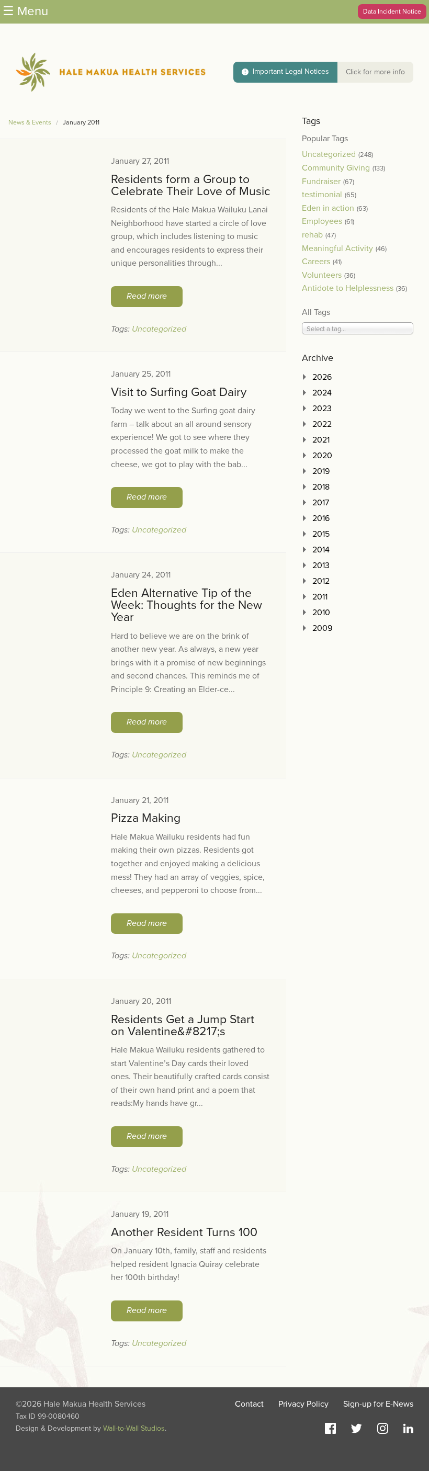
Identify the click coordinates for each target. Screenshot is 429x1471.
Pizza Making (145, 818)
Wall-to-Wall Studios (134, 1428)
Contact (249, 1404)
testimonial (322, 194)
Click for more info (375, 71)
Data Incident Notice (392, 11)
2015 (321, 534)
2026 (322, 377)
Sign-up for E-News (378, 1404)
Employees (322, 221)
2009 (322, 628)
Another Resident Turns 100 (184, 1232)
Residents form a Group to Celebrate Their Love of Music (190, 185)
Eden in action (328, 208)
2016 (321, 518)
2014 (321, 550)
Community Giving (336, 168)
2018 (321, 487)
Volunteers (322, 275)
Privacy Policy (303, 1404)
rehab (312, 235)
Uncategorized (159, 329)
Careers (316, 261)
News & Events (29, 123)
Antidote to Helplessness (347, 288)
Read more (147, 296)
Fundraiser (321, 181)
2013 (321, 565)
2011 (320, 597)
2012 (321, 581)
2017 (320, 502)
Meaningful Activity (337, 248)
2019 (321, 471)
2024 (322, 393)
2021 (321, 440)
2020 (322, 455)
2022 (322, 424)
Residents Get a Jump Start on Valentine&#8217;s (182, 1025)
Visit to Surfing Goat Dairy (178, 392)
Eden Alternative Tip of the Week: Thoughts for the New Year (186, 605)
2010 (321, 612)
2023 (322, 408)
